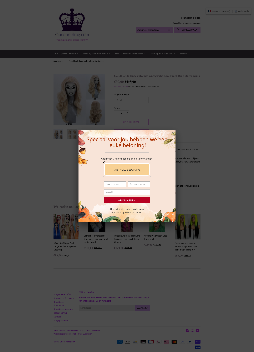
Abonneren (127, 200)
